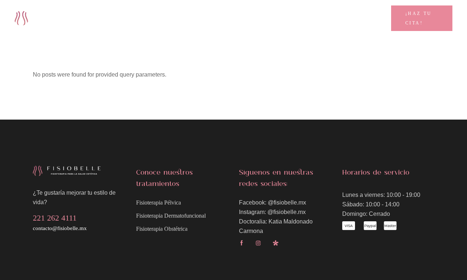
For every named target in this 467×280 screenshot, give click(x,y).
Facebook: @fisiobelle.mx (272, 202)
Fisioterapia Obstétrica (162, 229)
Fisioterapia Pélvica (158, 202)
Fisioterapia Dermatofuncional (171, 216)
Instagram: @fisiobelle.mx (272, 212)
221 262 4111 (369, 14)
